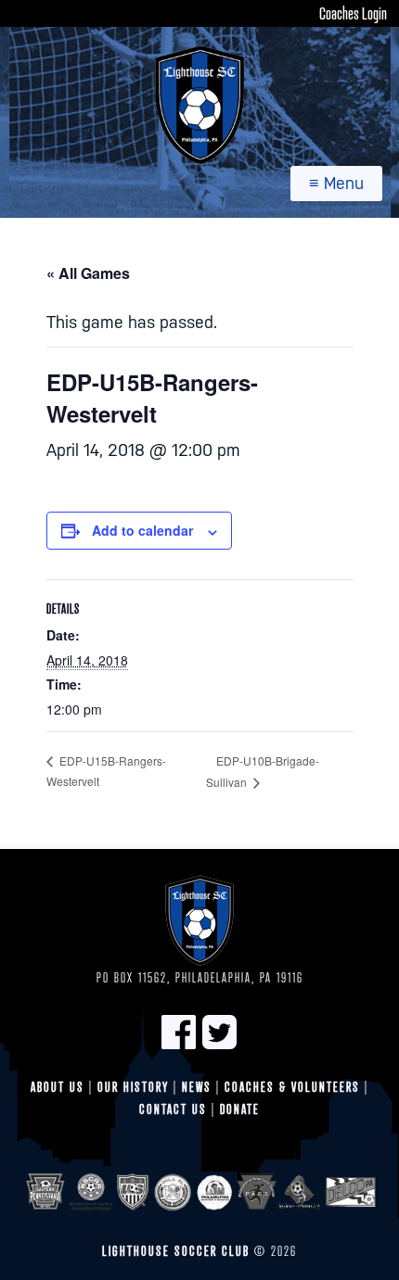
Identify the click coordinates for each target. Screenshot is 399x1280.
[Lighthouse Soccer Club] (199, 104)
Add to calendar (142, 530)
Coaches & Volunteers (292, 1087)
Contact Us (173, 1109)
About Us (57, 1087)
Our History (133, 1087)
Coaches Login (353, 13)
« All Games (88, 273)
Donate (240, 1109)
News (197, 1087)
